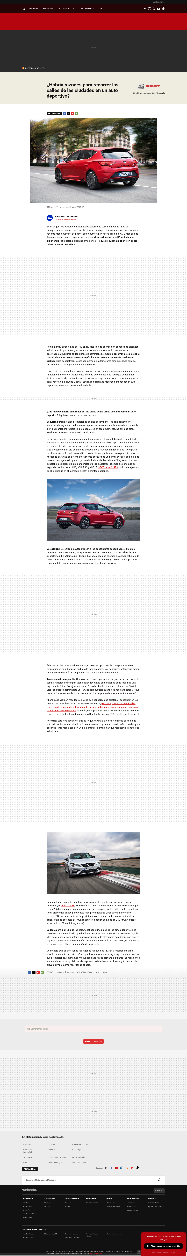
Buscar (159, 1180)
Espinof (67, 1206)
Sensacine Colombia (72, 1238)
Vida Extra (47, 1206)
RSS (127, 1168)
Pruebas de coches (80, 1144)
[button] (66, 216)
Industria (48, 8)
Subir (157, 1191)
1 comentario (55, 113)
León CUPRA (68, 905)
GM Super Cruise (79, 1162)
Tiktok (163, 8)
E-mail (76, 113)
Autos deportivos (66, 972)
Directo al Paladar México (92, 1235)
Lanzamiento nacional (56, 1157)
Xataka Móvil (27, 1206)
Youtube (158, 8)
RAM (43, 68)
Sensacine (68, 1203)
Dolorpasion (28, 1157)
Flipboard (72, 113)
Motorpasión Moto (113, 1206)
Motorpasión (111, 1203)
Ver (94, 1041)
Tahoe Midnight (78, 1157)
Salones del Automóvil (28, 1150)
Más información (96, 1253)
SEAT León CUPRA (108, 467)
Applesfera (27, 1210)
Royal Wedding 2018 (55, 1162)
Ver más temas (30, 1169)
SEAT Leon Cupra (85, 972)
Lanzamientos (87, 8)
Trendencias (131, 1203)
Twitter (154, 8)
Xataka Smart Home (30, 1214)
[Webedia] (159, 2)
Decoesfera (131, 1206)
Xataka (25, 1203)
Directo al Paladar (92, 1203)
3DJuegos (47, 1203)
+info (163, 93)
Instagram (149, 8)
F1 (101, 8)
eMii (25, 1162)
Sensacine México (71, 1234)
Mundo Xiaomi (28, 1217)
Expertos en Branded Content (65, 220)
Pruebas (33, 8)
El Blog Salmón (153, 1203)
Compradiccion (132, 1210)
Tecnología (76, 1149)
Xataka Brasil (28, 1238)
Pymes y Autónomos (155, 1206)
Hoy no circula (66, 8)
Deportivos (102, 972)
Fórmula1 (27, 1144)
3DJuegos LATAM (50, 1234)
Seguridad (51, 1149)
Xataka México (28, 1234)
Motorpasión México (113, 1234)
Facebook (144, 8)
